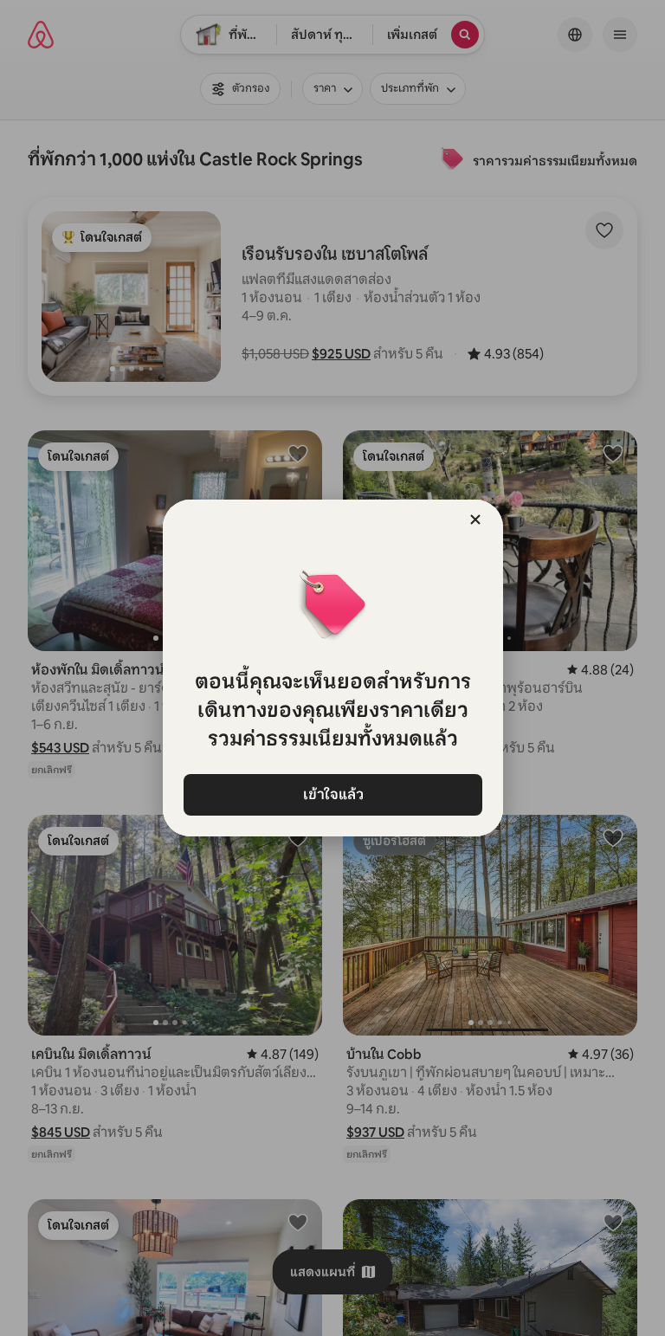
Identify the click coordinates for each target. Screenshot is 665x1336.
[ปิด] (475, 519)
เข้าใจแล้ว (332, 794)
